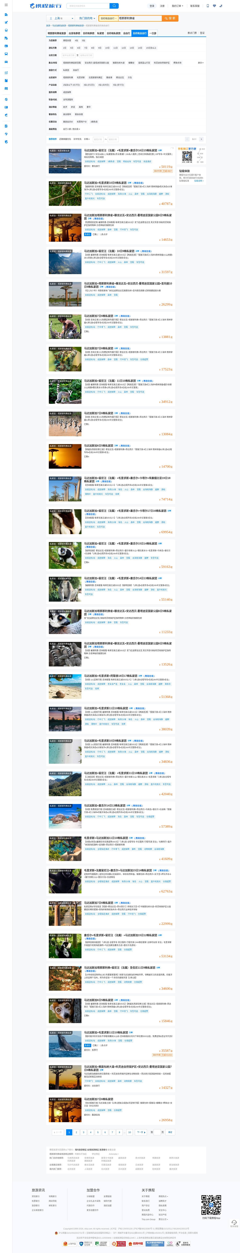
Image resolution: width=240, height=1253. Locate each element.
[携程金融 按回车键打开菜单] (6, 115)
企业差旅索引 (38, 1210)
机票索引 (36, 1201)
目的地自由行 (107, 18)
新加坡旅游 (174, 1165)
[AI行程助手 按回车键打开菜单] (6, 72)
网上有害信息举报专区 (154, 1244)
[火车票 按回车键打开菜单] (6, 30)
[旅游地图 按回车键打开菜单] (6, 88)
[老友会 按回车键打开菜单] (6, 134)
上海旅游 (88, 1169)
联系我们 (146, 1201)
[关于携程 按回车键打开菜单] (6, 141)
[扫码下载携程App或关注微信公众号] (207, 6)
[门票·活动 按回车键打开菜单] (6, 46)
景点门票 (192, 33)
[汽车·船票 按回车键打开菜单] (6, 53)
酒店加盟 (108, 1206)
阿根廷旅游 (106, 1161)
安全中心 (163, 1210)
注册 (162, 6)
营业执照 (146, 1210)
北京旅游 (71, 1169)
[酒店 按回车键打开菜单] (6, 14)
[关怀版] (221, 6)
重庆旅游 (173, 1169)
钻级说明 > (199, 181)
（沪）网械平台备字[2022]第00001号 (128, 1233)
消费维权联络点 (170, 1244)
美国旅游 (156, 1165)
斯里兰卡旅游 (107, 1158)
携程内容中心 (147, 1215)
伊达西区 (96, 1154)
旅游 (48, 26)
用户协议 (146, 1206)
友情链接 (108, 1196)
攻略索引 (53, 1196)
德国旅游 (88, 1161)
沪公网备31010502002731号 (71, 1233)
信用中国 (135, 1244)
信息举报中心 (102, 1244)
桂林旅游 (156, 1169)
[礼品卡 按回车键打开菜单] (6, 107)
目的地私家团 (113, 33)
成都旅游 (139, 1169)
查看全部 (112, 1150)
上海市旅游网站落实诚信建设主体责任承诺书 (156, 1238)
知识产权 (163, 1215)
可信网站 (118, 1244)
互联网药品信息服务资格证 (98, 1233)
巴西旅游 (71, 1161)
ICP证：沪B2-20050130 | (122, 1229)
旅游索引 (103, 1150)
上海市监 (72, 1244)
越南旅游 (122, 1158)
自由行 (126, 33)
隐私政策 (163, 1206)
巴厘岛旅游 (106, 1165)
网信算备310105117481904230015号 (172, 1229)
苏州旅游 (122, 1169)
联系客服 (195, 6)
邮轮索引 (53, 1206)
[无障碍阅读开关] (214, 6)
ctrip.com (88, 1229)
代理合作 (91, 1206)
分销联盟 (91, 1196)
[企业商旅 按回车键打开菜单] (6, 126)
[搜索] (114, 6)
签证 (202, 33)
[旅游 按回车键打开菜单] (6, 38)
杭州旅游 (105, 1169)
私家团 (100, 33)
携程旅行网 (46, 6)
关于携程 (146, 1196)
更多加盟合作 (92, 1210)
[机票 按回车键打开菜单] (6, 22)
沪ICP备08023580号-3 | (144, 1229)
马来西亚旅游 (73, 1158)
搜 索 (172, 18)
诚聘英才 (163, 1201)
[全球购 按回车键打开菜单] (6, 99)
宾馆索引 (36, 1196)
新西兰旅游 (174, 1158)
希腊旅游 (156, 1158)
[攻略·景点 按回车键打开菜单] (6, 80)
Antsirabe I (113, 1154)
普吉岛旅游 (89, 1165)
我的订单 (176, 6)
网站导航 (53, 1201)
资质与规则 (193, 1233)
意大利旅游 (140, 1158)
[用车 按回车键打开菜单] (6, 61)
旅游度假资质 (171, 1233)
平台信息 (182, 1233)
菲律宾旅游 (89, 1158)
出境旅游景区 (93, 1150)
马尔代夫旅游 (73, 1165)
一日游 (152, 33)
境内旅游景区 (81, 1150)
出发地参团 (74, 33)
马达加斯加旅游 (59, 26)
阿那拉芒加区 (81, 1154)
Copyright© (68, 1229)
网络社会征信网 (88, 1244)
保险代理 (108, 1201)
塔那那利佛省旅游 (76, 26)
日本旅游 (139, 1165)
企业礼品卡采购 (93, 1201)
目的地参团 (88, 33)
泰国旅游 (122, 1165)
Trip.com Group (148, 1219)
